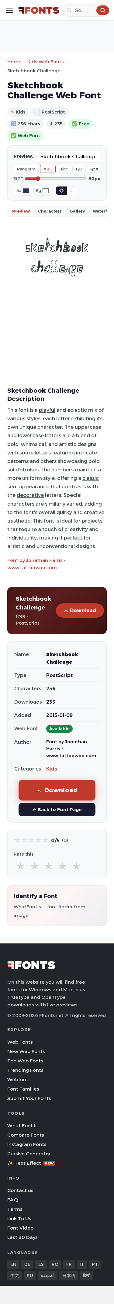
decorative (30, 495)
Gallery (77, 211)
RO (55, 1264)
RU (30, 1275)
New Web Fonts (26, 1051)
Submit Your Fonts (29, 1098)
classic (90, 478)
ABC (47, 169)
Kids (51, 769)
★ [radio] (20, 866)
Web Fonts (20, 1042)
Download (83, 610)
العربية (47, 1275)
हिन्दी (86, 1275)
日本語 (68, 1275)
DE (27, 1264)
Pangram (26, 169)
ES (41, 1264)
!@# (94, 169)
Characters (50, 211)
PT (95, 1264)
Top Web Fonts (25, 1061)
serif (12, 487)
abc (64, 169)
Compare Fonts (25, 1135)
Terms (14, 1209)
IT (82, 1264)
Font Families (23, 1089)
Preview (21, 211)
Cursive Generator (28, 1154)
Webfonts (19, 1079)
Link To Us (19, 1218)
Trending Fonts (25, 1070)
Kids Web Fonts (45, 61)
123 (79, 169)
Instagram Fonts (27, 1144)
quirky (64, 512)
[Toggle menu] (9, 10)
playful (47, 410)
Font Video (20, 1228)
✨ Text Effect (30, 1163)
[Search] (102, 10)
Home (14, 61)
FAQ (12, 1200)
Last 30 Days (22, 1237)
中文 (14, 1275)
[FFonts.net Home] (38, 10)
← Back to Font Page (57, 809)
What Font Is (22, 1125)
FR (69, 1264)
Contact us (20, 1190)
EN (13, 1264)
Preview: (23, 156)
